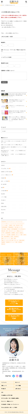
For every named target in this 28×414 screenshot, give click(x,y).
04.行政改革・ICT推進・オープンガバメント (10, 404)
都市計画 (3, 244)
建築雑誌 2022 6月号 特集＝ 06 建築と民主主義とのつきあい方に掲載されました (17, 112)
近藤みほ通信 (3, 206)
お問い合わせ (18, 388)
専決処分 (8, 229)
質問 (12, 238)
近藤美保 (3, 242)
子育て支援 (4, 229)
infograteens (4, 221)
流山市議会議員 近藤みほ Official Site (16, 412)
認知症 (25, 234)
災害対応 (3, 165)
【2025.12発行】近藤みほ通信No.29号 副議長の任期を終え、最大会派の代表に (17, 95)
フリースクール (13, 223)
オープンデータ (19, 221)
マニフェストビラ (20, 223)
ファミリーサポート (5, 223)
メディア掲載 (3, 196)
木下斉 (3, 232)
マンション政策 (4, 225)
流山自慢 (3, 193)
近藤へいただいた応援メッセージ (7, 141)
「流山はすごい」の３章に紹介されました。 (17, 106)
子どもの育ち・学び (5, 168)
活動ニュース (4, 385)
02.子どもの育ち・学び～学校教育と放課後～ (10, 398)
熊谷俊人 (21, 232)
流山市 (17, 232)
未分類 (2, 212)
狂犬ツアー (4, 234)
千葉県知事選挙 (4, 227)
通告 (16, 242)
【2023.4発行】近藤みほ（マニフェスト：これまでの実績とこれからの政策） (17, 101)
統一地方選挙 (3, 184)
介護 (14, 225)
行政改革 (3, 178)
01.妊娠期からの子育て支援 (6, 395)
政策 (2, 187)
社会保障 (8, 234)
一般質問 (10, 225)
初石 (21, 225)
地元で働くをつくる (18, 227)
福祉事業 (13, 234)
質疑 (15, 238)
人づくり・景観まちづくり (6, 174)
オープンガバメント (11, 221)
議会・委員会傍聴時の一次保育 (7, 236)
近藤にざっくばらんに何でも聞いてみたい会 (10, 240)
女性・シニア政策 (4, 181)
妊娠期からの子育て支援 (6, 171)
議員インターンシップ (6, 238)
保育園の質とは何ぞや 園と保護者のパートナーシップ (12, 147)
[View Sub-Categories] (9, 168)
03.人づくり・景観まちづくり (7, 401)
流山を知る (3, 209)
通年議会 (20, 242)
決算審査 (13, 232)
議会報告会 (16, 236)
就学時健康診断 (14, 229)
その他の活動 (3, 190)
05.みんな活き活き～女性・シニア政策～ (9, 407)
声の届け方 (3, 200)
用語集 (2, 203)
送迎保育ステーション (10, 242)
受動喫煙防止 (11, 227)
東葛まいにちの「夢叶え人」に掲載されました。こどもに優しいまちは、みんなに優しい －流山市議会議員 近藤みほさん (17, 118)
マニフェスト (4, 382)
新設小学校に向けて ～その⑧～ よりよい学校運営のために (13, 150)
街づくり (17, 234)
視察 (21, 234)
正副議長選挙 (7, 232)
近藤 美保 (4, 151)
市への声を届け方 (22, 229)
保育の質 (17, 225)
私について (17, 382)
